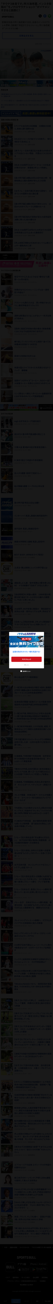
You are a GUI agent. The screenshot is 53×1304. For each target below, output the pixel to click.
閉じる (26, 665)
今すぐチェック (26, 659)
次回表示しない (26, 671)
